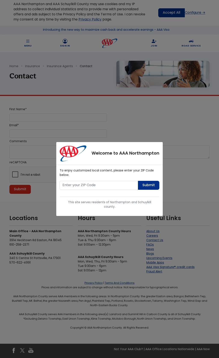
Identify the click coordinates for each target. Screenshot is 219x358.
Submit (148, 185)
